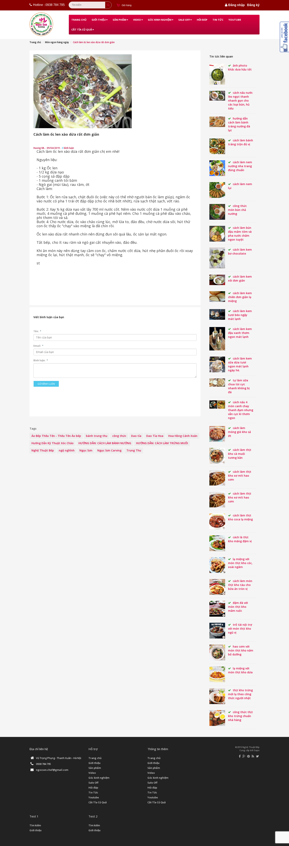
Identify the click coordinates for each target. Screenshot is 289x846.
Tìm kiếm (35, 825)
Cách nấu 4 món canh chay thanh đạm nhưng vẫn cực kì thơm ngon (240, 410)
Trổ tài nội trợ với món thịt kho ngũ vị (240, 628)
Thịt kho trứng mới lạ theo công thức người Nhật (240, 694)
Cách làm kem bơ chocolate (240, 251)
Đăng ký (253, 5)
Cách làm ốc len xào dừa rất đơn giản (66, 134)
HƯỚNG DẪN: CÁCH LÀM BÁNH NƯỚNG (104, 443)
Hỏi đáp (202, 19)
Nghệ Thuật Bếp (42, 450)
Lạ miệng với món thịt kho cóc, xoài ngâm (240, 563)
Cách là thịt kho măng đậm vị (240, 539)
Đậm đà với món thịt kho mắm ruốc (238, 606)
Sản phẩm (119, 19)
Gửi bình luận (46, 383)
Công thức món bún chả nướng (237, 210)
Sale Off (184, 19)
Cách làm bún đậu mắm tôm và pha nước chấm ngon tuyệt (240, 233)
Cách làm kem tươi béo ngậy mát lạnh (240, 315)
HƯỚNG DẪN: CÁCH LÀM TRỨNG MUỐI (162, 443)
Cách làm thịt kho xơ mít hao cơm (239, 475)
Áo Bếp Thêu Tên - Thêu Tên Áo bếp (56, 436)
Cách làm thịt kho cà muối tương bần (239, 454)
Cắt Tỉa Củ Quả (81, 29)
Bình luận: (40, 360)
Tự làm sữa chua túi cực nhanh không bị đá (239, 386)
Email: (38, 345)
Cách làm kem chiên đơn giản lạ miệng (240, 297)
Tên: (37, 331)
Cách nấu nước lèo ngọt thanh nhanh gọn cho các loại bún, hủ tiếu (240, 100)
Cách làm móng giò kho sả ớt (239, 432)
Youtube (234, 19)
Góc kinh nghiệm (159, 19)
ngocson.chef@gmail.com (52, 770)
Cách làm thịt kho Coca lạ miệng (240, 517)
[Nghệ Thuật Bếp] (41, 24)
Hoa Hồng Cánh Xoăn (182, 436)
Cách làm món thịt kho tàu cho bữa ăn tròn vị (240, 585)
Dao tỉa (136, 436)
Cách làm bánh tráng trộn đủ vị (240, 142)
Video (137, 19)
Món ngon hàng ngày (57, 42)
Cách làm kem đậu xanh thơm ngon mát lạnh (240, 333)
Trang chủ (79, 19)
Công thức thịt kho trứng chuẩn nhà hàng (240, 716)
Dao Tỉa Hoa (154, 436)
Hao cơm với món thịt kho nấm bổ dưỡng (240, 650)
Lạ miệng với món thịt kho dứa (240, 670)
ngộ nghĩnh (67, 450)
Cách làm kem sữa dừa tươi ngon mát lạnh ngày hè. (240, 364)
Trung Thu (133, 450)
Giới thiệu (99, 19)
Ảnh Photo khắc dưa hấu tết (240, 67)
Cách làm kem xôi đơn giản (240, 278)
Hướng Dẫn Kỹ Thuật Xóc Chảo (52, 443)
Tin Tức (218, 19)
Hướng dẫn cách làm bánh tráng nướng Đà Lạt (239, 124)
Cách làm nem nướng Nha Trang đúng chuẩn (240, 166)
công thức (119, 436)
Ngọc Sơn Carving (109, 450)
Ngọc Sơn (85, 450)
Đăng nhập (236, 5)
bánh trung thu (96, 436)
